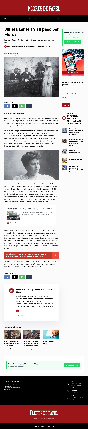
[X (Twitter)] (15, 106)
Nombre (64, 90)
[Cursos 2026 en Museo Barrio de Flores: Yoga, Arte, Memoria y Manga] (64, 141)
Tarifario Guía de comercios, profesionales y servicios (12, 388)
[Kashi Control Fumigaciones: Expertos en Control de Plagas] (64, 167)
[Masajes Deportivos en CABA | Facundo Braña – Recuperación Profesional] (64, 130)
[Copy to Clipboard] (29, 106)
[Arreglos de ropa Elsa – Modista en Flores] (64, 160)
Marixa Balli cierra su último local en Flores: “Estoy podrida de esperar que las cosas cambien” (11, 346)
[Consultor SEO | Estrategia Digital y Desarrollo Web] (64, 151)
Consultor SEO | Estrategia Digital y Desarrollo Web (75, 152)
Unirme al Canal (74, 42)
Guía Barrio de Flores (35, 18)
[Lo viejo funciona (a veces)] (51, 334)
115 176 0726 (75, 392)
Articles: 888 (19, 315)
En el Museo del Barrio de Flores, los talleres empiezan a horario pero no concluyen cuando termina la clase (31, 346)
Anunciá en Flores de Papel (12, 381)
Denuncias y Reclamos (52, 18)
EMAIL (64, 97)
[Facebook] (7, 106)
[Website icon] (17, 311)
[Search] (5, 18)
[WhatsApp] (22, 106)
